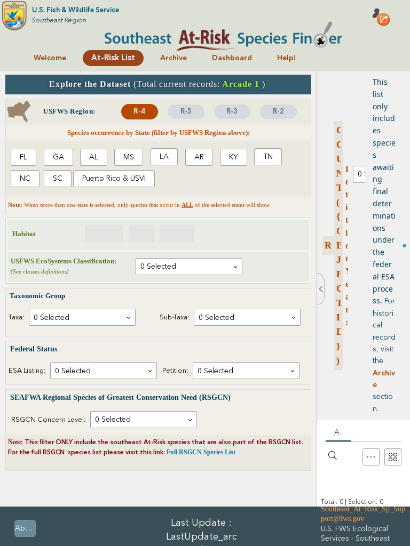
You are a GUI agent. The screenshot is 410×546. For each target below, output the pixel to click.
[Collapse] (321, 289)
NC (25, 178)
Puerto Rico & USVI (114, 178)
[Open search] (333, 455)
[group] (158, 169)
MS (128, 157)
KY (233, 157)
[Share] (381, 17)
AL (93, 157)
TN (268, 156)
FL (23, 157)
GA (58, 157)
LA (164, 156)
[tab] (139, 111)
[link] (50, 58)
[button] (371, 456)
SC (57, 178)
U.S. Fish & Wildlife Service (75, 10)
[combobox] (189, 266)
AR (199, 157)
